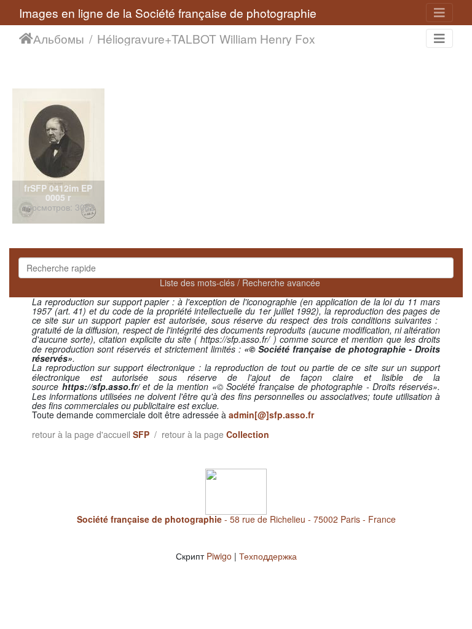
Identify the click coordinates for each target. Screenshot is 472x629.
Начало (26, 38)
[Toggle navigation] (439, 12)
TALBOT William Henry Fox (243, 38)
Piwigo (219, 556)
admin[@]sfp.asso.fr (271, 414)
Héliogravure (131, 38)
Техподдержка (268, 556)
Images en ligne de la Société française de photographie (168, 12)
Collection (247, 434)
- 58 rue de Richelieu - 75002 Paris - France (236, 519)
